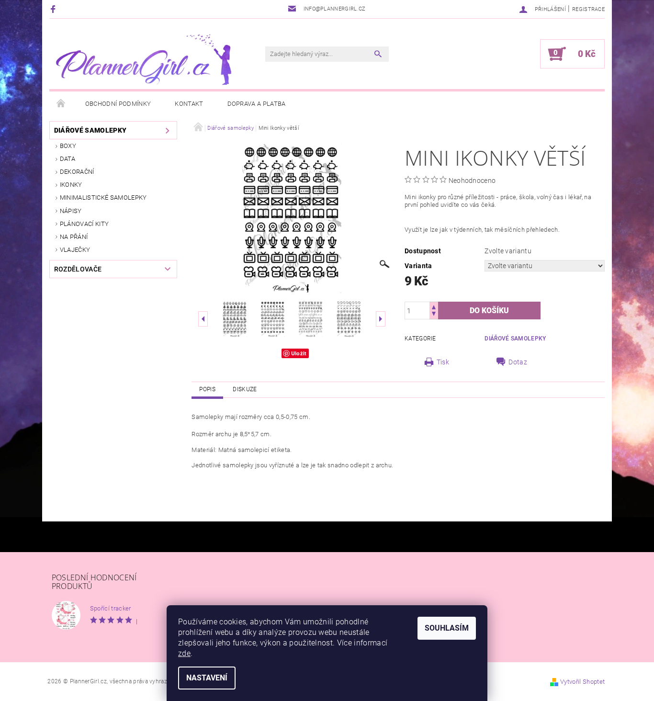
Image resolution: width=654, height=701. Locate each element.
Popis (207, 389)
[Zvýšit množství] (433, 306)
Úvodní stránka (61, 103)
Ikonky (71, 184)
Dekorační (77, 171)
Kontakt (189, 103)
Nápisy (71, 211)
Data (67, 158)
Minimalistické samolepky (103, 197)
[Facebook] (54, 9)
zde (184, 653)
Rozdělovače (78, 269)
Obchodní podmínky (118, 103)
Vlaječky (75, 249)
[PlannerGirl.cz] (142, 58)
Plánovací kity (84, 223)
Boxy (68, 145)
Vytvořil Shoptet (582, 681)
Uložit (299, 353)
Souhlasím (447, 628)
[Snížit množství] (433, 314)
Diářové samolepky (90, 130)
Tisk (443, 362)
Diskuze (245, 389)
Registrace (588, 9)
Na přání (74, 236)
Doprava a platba (256, 103)
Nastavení (206, 677)
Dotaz (517, 362)
